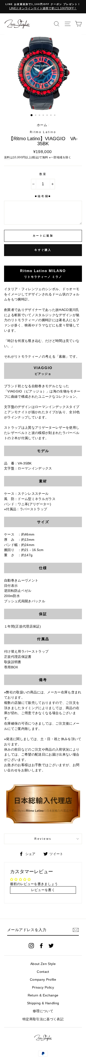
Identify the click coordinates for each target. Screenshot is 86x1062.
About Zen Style (43, 964)
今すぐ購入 (43, 249)
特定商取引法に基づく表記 (43, 1019)
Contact (43, 972)
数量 (43, 174)
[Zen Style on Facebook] (41, 945)
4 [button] (44, 115)
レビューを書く (43, 890)
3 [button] (40, 115)
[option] (43, 6)
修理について (43, 1011)
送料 (7, 157)
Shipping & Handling (43, 1003)
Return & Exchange (43, 995)
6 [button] (51, 115)
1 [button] (32, 115)
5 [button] (47, 115)
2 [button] (36, 115)
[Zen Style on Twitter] (51, 945)
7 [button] (55, 115)
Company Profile (43, 979)
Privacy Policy (43, 987)
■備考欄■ (43, 196)
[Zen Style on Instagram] (31, 945)
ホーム (42, 125)
